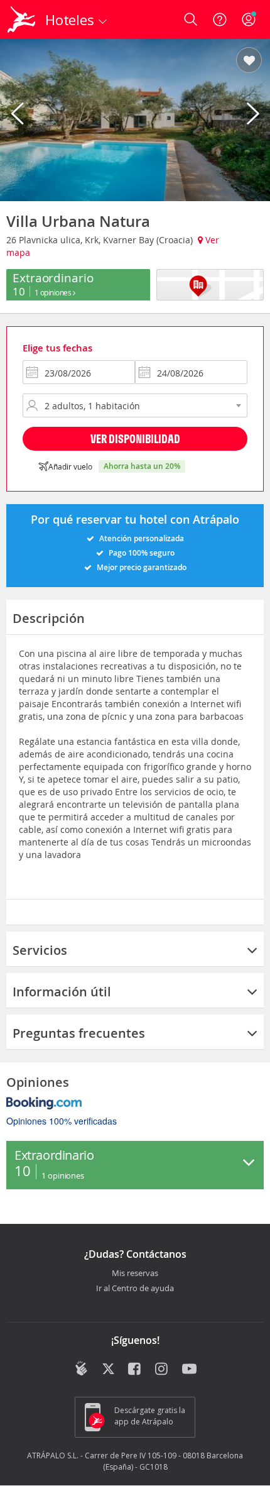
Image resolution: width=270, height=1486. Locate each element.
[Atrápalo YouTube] (189, 1369)
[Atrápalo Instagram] (162, 1369)
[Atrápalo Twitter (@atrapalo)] (108, 1369)
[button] (249, 61)
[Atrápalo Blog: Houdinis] (81, 1368)
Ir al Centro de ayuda (135, 1289)
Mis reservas (135, 1274)
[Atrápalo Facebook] (135, 1369)
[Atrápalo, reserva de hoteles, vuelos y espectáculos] (21, 19)
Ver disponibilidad (135, 438)
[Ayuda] (219, 19)
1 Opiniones (54, 292)
